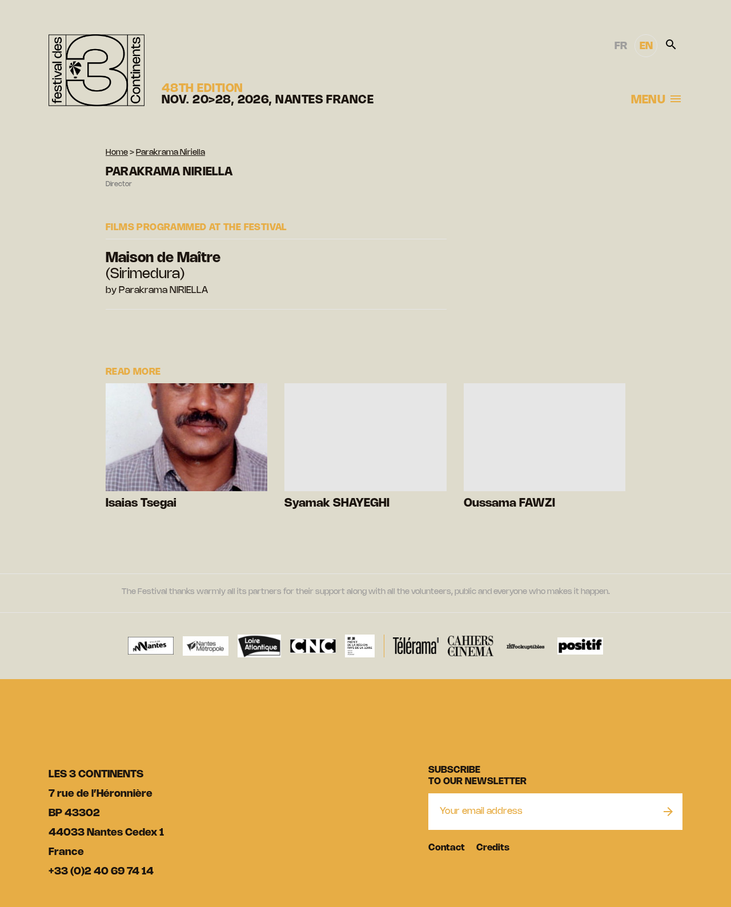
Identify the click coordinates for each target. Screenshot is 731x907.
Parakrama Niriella (170, 152)
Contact (446, 848)
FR (620, 46)
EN (646, 46)
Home (117, 152)
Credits (492, 848)
